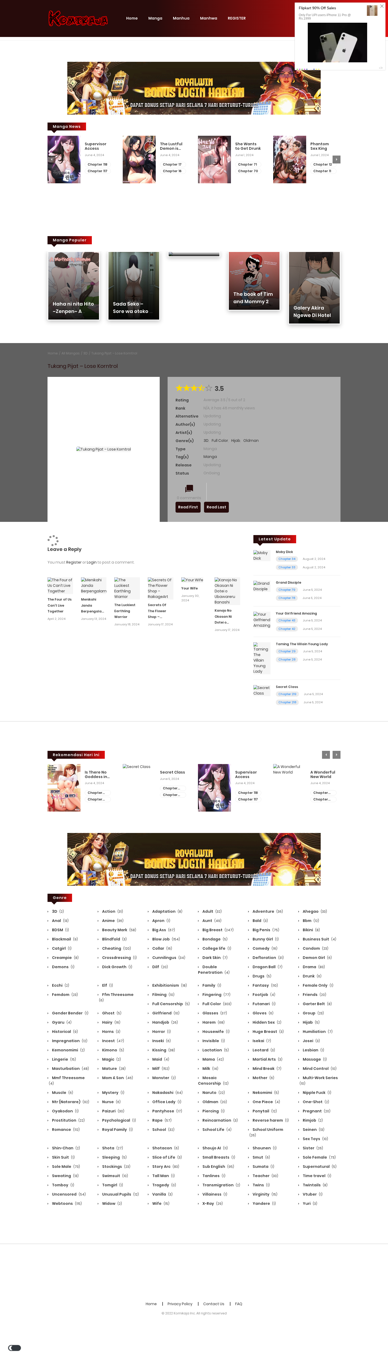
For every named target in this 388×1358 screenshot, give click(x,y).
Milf (160, 1068)
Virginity (264, 1194)
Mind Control (319, 1068)
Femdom (64, 994)
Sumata (263, 1166)
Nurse (111, 1101)
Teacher (265, 1175)
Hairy (110, 1022)
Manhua (181, 18)
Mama (213, 1059)
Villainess (214, 1194)
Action (112, 911)
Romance (65, 1129)
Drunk (311, 976)
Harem (213, 1022)
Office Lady (166, 1101)
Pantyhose (167, 1111)
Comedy (264, 948)
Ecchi (60, 985)
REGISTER (237, 18)
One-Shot (315, 1101)
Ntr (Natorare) (70, 1101)
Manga (155, 18)
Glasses (214, 1013)
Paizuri (112, 1111)
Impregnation (69, 1040)
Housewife (216, 1031)
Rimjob (312, 1120)
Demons (62, 967)
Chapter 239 (320, 792)
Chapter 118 (97, 164)
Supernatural (319, 1166)
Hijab (235, 440)
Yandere (264, 1203)
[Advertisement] (194, 1272)
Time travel (316, 1175)
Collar (162, 948)
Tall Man (163, 1175)
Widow (111, 1203)
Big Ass (163, 930)
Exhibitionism (169, 985)
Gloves (262, 1013)
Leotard (263, 1050)
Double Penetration (214, 969)
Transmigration (221, 1185)
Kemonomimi (68, 1050)
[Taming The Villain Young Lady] (262, 658)
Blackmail (64, 939)
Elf (107, 985)
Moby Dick (284, 552)
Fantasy (265, 985)
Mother (263, 1077)
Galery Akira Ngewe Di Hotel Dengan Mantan (314, 315)
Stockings (115, 1166)
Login (92, 562)
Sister (312, 1148)
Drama (313, 967)
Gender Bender (69, 1013)
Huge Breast (268, 1031)
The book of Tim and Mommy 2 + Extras (253, 301)
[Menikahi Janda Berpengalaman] (94, 585)
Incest (112, 1040)
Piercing (213, 1111)
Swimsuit (114, 1175)
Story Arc (165, 1166)
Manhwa (208, 18)
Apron (161, 920)
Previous (51, 159)
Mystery (112, 1092)
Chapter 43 (286, 620)
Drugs (261, 976)
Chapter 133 (95, 792)
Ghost (111, 1013)
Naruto (213, 1092)
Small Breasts (218, 1157)
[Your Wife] (192, 580)
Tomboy (62, 1185)
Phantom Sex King (319, 146)
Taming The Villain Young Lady (302, 644)
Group (313, 1013)
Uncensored (68, 1194)
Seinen (313, 1129)
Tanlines (213, 1175)
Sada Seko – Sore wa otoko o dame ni (133, 311)
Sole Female (319, 1157)
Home (132, 18)
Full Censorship (171, 1003)
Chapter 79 (286, 590)
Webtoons (66, 1203)
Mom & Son (117, 1077)
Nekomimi (265, 1092)
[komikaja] (78, 18)
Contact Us (213, 1304)
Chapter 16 (172, 171)
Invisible (213, 1040)
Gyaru (61, 1022)
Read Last (216, 507)
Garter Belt (317, 1003)
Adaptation (167, 911)
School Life (216, 1129)
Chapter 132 (95, 799)
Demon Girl (317, 957)
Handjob (165, 1022)
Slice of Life (167, 1157)
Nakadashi (167, 1092)
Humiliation (317, 1031)
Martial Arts (267, 1059)
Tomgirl (112, 1185)
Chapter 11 (322, 171)
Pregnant (316, 1111)
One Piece (266, 1101)
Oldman (251, 440)
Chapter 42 (286, 629)
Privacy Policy (180, 1304)
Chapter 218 (287, 702)
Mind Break (266, 1068)
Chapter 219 (287, 694)
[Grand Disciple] (262, 586)
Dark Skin (215, 957)
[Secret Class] (262, 690)
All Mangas (70, 353)
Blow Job (166, 939)
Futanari (264, 1003)
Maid (160, 1059)
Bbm (310, 920)
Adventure (267, 911)
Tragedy (164, 1185)
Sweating (65, 1175)
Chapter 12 (322, 164)
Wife (160, 1203)
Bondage (215, 939)
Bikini (311, 930)
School (163, 1129)
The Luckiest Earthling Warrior (124, 611)
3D (85, 353)
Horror (161, 1031)
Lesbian (313, 1050)
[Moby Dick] (262, 555)
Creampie (65, 957)
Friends (314, 994)
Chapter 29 (287, 651)
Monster (164, 1077)
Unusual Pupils (120, 1194)
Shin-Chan (65, 1148)
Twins (261, 1185)
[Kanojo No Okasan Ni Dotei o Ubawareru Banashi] (227, 590)
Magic (111, 1059)
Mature (113, 1068)
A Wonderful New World (322, 774)
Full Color (220, 440)
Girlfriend (165, 1013)
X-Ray (212, 1203)
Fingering (216, 994)
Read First (188, 507)
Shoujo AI (215, 1148)
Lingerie (63, 1059)
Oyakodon (65, 1111)
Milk (210, 1068)
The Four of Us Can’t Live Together (60, 605)
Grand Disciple (288, 582)
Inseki (161, 1040)
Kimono (112, 1050)
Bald (260, 920)
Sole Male (65, 1166)
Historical (64, 1031)
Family (211, 985)
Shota (112, 1148)
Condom (315, 948)
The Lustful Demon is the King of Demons (171, 146)
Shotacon (165, 1148)
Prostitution (68, 1120)
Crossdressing (119, 957)
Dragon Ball (267, 967)
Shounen (264, 1148)
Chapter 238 (320, 799)
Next (336, 159)
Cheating (116, 948)
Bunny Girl (265, 939)
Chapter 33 (286, 567)
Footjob (263, 994)
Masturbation (70, 1068)
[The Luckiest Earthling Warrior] (127, 588)
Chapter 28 (286, 659)
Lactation (215, 1050)
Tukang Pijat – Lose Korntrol (114, 353)
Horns (110, 1031)
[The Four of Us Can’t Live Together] (60, 585)
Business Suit (319, 939)
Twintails (315, 1185)
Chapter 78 (286, 598)
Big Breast (218, 930)
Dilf (160, 967)
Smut (261, 1157)
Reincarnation (220, 1120)
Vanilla (162, 1194)
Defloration (268, 957)
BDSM (60, 930)
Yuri (309, 1203)
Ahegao (314, 911)
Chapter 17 (172, 164)
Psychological (118, 1120)
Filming (163, 994)
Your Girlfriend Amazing (296, 613)
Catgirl (61, 948)
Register (74, 562)
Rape (162, 1120)
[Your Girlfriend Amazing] (262, 619)
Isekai (261, 1040)
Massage (314, 1059)
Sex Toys (315, 1138)
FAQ (238, 1304)
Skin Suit (63, 1157)
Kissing (163, 1050)
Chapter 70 (248, 171)
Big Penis (265, 930)
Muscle (62, 1092)
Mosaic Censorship (213, 1080)
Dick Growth (116, 967)
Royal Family (117, 1129)
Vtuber (312, 1194)
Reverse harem (270, 1120)
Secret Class (287, 687)
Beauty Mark (118, 930)
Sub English (218, 1166)
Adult (212, 911)
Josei (311, 1040)
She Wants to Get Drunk (248, 146)
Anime (112, 920)
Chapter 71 (247, 164)
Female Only (317, 985)
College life (216, 948)
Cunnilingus (168, 957)
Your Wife (189, 588)
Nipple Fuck (316, 1092)
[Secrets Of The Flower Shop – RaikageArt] (160, 588)
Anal (60, 920)
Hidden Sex (266, 1022)
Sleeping (114, 1157)
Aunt (211, 920)
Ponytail (264, 1111)
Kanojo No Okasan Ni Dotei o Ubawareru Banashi (224, 622)
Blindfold (114, 939)
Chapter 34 (286, 559)
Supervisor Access (95, 146)
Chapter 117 (97, 171)
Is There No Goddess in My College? (97, 774)
